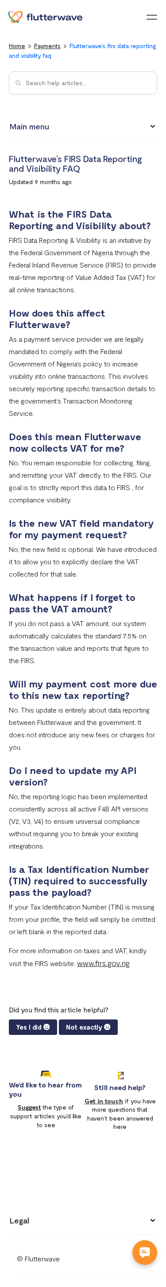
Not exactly (84, 1027)
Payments (47, 45)
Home (17, 45)
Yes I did (29, 1027)
